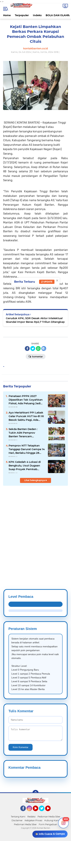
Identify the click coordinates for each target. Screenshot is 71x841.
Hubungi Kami (51, 820)
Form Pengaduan (48, 824)
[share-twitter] (32, 348)
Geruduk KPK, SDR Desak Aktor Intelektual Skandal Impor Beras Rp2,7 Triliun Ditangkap (35, 320)
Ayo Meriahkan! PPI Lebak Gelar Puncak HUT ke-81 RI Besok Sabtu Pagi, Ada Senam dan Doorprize (26, 416)
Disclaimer (17, 820)
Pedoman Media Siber (49, 816)
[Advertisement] (35, 529)
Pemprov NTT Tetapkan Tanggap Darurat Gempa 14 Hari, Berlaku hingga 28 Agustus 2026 (27, 449)
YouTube (38, 812)
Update (47, 281)
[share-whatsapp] (38, 348)
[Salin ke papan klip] (43, 348)
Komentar (37, 356)
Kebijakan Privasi (33, 820)
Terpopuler (22, 15)
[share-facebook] (27, 348)
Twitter (43, 812)
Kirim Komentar (20, 747)
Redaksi (31, 816)
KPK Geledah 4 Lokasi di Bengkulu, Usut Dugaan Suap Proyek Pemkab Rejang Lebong (25, 465)
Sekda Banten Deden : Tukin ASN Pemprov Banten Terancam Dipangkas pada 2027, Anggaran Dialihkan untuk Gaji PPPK (26, 432)
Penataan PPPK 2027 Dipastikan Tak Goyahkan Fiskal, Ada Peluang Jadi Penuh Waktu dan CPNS (26, 399)
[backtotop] (35, 793)
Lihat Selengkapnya (34, 480)
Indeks (37, 15)
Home (7, 15)
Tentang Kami (18, 816)
